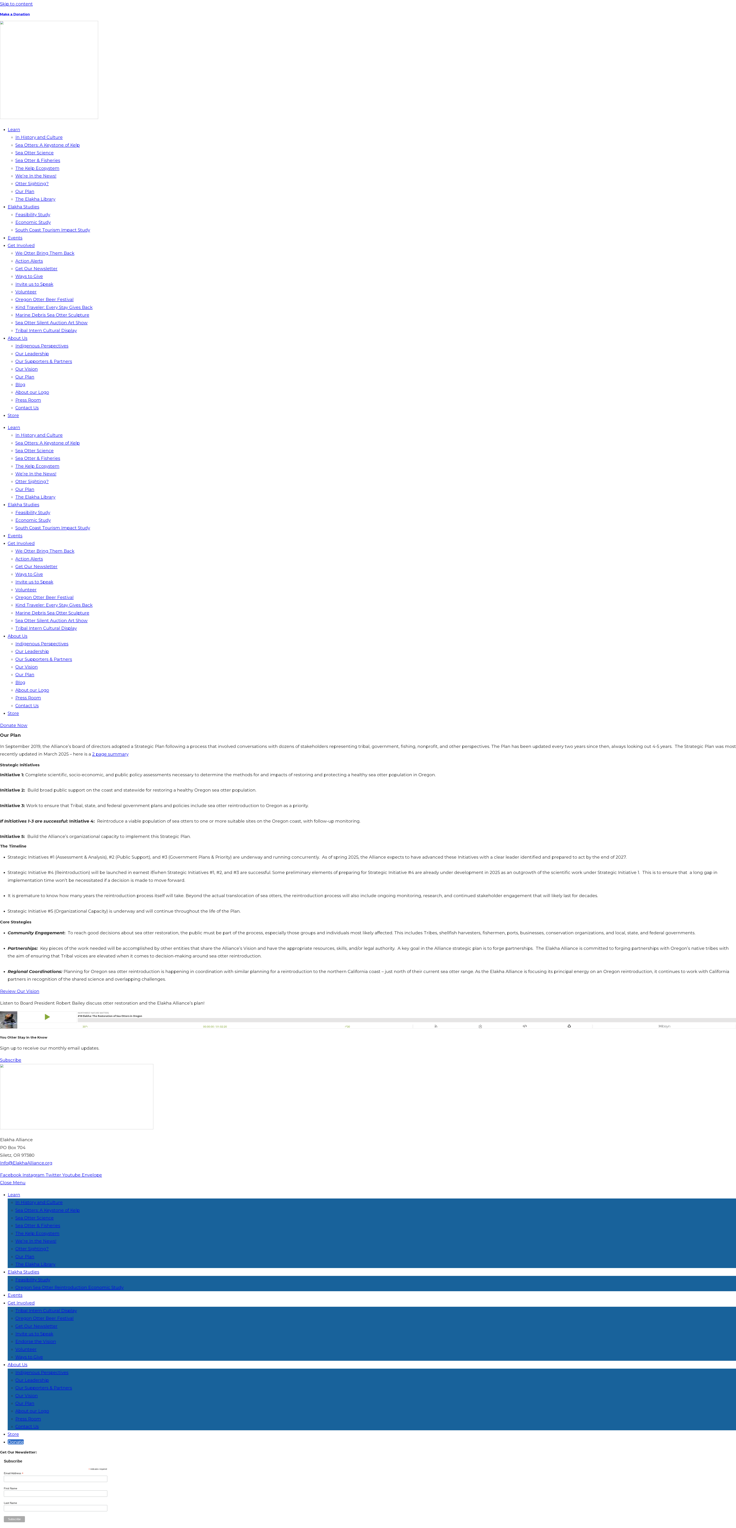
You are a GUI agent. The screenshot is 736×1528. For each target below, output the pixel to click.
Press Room (28, 400)
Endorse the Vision (35, 1341)
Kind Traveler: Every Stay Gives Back (54, 307)
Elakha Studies (23, 206)
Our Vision (26, 369)
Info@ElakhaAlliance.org (26, 1163)
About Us (17, 338)
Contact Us (27, 407)
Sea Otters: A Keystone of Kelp (47, 145)
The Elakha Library (35, 199)
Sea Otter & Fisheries (37, 160)
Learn (14, 129)
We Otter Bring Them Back (44, 253)
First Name (10, 1488)
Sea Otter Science (34, 152)
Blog (20, 384)
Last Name (10, 1502)
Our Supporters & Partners (43, 361)
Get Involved (21, 245)
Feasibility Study (32, 214)
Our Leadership (32, 353)
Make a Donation (15, 14)
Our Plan (24, 191)
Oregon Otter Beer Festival (44, 299)
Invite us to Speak (34, 284)
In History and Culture (39, 137)
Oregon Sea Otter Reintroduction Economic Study (69, 1287)
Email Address (13, 1473)
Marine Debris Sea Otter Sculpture (52, 315)
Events (15, 237)
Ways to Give (29, 276)
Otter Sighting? (32, 183)
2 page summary (110, 754)
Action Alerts (29, 261)
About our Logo (32, 392)
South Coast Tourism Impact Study (52, 230)
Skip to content (16, 4)
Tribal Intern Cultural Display (46, 330)
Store (13, 415)
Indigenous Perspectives (41, 345)
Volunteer (26, 291)
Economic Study (33, 222)
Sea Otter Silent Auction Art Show (51, 322)
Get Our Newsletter (36, 268)
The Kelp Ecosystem (37, 168)
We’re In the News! (35, 176)
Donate (16, 1442)
